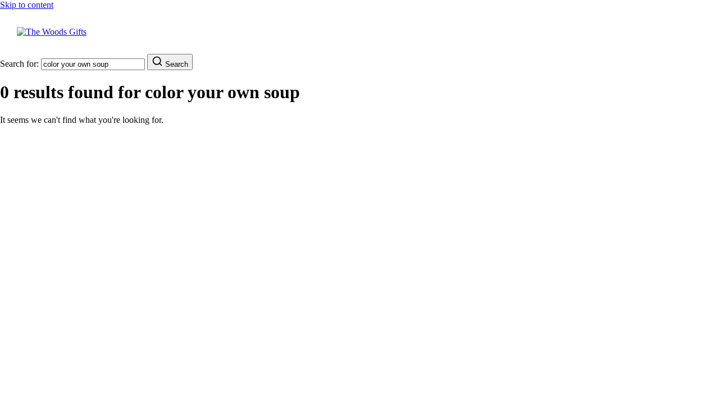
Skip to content (26, 5)
